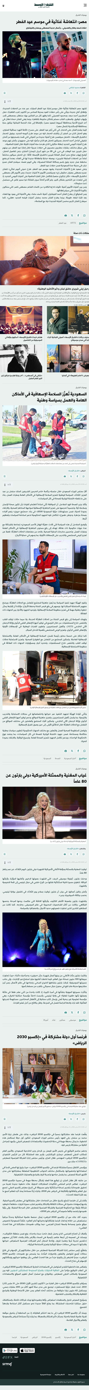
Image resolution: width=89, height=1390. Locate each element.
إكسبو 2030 (46, 1337)
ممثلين (62, 1020)
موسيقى (72, 1020)
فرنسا (14, 1337)
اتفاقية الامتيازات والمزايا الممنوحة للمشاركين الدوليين (34, 1270)
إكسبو (57, 1337)
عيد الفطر (63, 223)
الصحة (57, 758)
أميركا (45, 1020)
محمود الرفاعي (74, 87)
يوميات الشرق (81, 15)
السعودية (47, 758)
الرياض (35, 1337)
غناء (54, 1020)
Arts (73, 223)
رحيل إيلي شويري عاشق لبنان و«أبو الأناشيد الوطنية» (63, 288)
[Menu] (85, 5)
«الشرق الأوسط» (74, 470)
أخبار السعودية (70, 758)
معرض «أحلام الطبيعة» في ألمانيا (75, 375)
